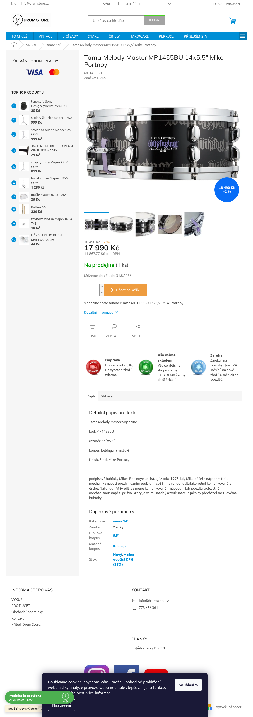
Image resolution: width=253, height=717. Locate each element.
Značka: (95, 77)
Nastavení (61, 705)
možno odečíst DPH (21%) (123, 559)
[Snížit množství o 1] (101, 293)
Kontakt (17, 618)
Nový (117, 554)
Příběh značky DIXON (148, 648)
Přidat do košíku (128, 290)
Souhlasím (188, 684)
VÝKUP (108, 4)
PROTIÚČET (131, 4)
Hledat (154, 20)
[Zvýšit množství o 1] (101, 287)
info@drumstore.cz (154, 600)
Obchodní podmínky (27, 611)
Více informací (98, 692)
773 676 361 (148, 607)
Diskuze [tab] (106, 396)
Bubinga (119, 546)
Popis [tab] (91, 396)
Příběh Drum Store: (26, 624)
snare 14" (121, 521)
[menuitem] (19, 36)
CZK (214, 4)
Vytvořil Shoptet (229, 706)
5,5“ (116, 535)
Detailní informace (98, 312)
